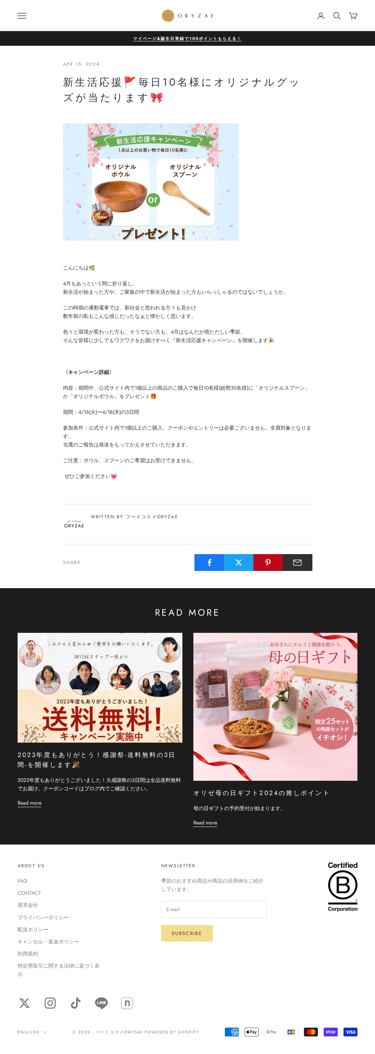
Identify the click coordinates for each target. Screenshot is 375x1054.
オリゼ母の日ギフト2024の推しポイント (261, 792)
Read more (29, 802)
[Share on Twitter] (238, 562)
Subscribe (187, 933)
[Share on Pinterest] (268, 562)
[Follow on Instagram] (50, 1003)
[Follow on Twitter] (24, 1003)
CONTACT (29, 893)
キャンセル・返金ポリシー (48, 941)
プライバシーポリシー (43, 917)
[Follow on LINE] (101, 1003)
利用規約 (28, 953)
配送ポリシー (33, 929)
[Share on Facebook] (209, 562)
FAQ (22, 880)
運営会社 (28, 905)
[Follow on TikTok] (76, 1003)
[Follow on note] (127, 1003)
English (29, 1032)
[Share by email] (297, 562)
